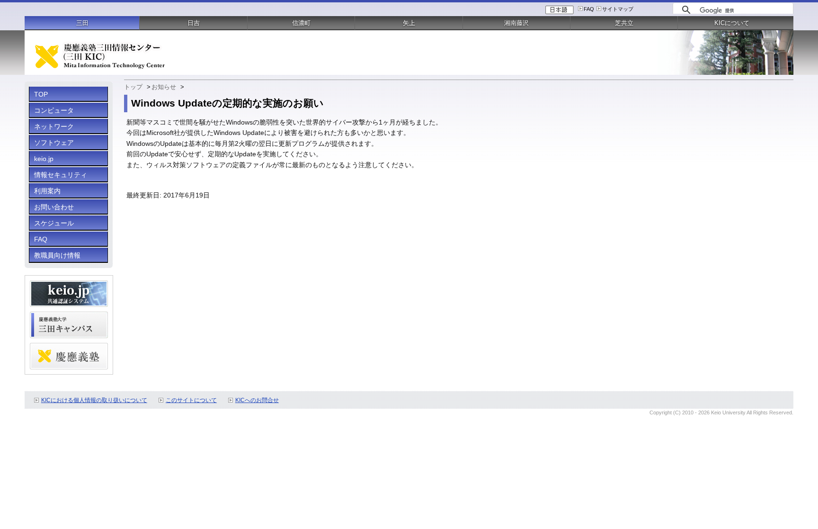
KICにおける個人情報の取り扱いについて (94, 400)
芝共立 (624, 23)
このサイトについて (191, 400)
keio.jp (43, 158)
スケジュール (54, 223)
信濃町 (301, 23)
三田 (82, 23)
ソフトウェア (54, 142)
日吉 (193, 23)
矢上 (409, 23)
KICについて (731, 23)
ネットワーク (54, 126)
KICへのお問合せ (257, 400)
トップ (133, 86)
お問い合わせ (54, 207)
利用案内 (47, 191)
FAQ (589, 9)
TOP (41, 94)
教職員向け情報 (57, 255)
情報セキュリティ (60, 175)
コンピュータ (54, 110)
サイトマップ (617, 9)
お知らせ (163, 86)
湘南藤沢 (516, 23)
